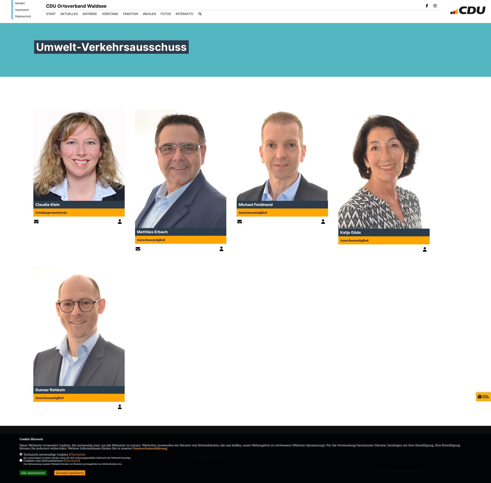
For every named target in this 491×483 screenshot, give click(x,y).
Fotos (166, 13)
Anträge (90, 13)
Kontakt (20, 3)
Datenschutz (23, 16)
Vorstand (110, 13)
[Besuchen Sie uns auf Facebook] (427, 6)
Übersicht (77, 454)
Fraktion (130, 13)
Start (51, 13)
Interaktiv (184, 13)
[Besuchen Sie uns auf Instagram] (435, 6)
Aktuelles (69, 13)
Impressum (22, 9)
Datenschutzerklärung (150, 448)
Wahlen (149, 13)
